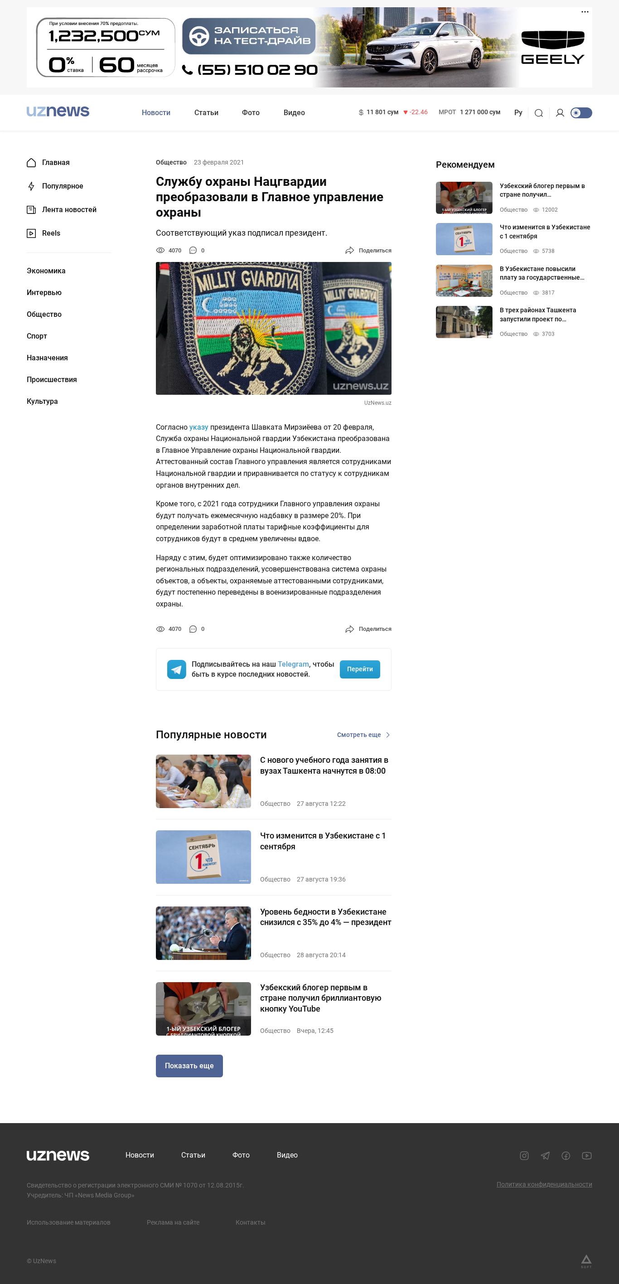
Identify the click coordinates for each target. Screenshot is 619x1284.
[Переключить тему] (581, 112)
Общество (44, 314)
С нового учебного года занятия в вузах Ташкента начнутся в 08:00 (324, 765)
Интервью (44, 292)
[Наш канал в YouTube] (586, 1155)
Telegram (293, 664)
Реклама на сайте (173, 1222)
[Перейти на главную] (58, 112)
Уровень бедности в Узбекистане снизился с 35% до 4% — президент (326, 917)
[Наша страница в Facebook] (566, 1155)
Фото (251, 112)
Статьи (206, 112)
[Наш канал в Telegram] (545, 1155)
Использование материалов (69, 1222)
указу (198, 427)
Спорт (37, 336)
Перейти (360, 669)
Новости (156, 112)
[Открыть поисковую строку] (542, 112)
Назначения (47, 358)
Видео (294, 112)
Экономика (46, 271)
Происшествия (52, 379)
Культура (42, 401)
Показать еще (189, 1065)
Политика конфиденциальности (544, 1184)
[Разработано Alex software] (586, 1261)
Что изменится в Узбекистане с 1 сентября (323, 841)
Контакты (251, 1222)
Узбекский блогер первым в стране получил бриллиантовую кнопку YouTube (321, 998)
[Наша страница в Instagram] (524, 1155)
